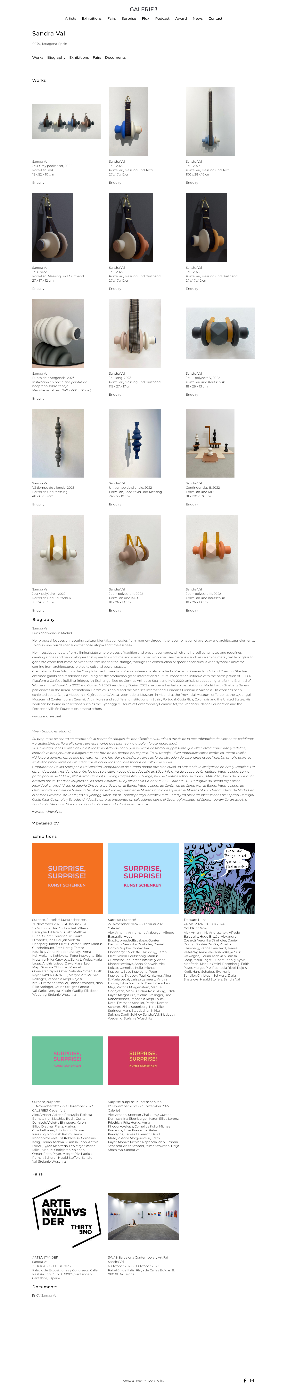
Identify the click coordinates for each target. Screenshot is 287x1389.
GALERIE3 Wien (196, 928)
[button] (143, 823)
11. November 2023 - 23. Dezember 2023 (62, 1106)
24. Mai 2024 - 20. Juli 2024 (204, 924)
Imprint (141, 1380)
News (198, 18)
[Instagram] (252, 1380)
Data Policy (156, 1380)
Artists (70, 18)
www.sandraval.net (46, 716)
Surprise (129, 18)
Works (37, 57)
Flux (145, 18)
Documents (115, 57)
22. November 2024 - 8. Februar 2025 (136, 924)
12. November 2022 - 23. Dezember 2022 (138, 1106)
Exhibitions (92, 18)
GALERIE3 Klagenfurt (48, 1110)
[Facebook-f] (244, 1380)
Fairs (111, 18)
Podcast (162, 18)
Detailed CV (47, 823)
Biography (56, 57)
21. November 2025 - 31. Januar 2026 (59, 924)
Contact (215, 18)
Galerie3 (114, 928)
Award (181, 18)
